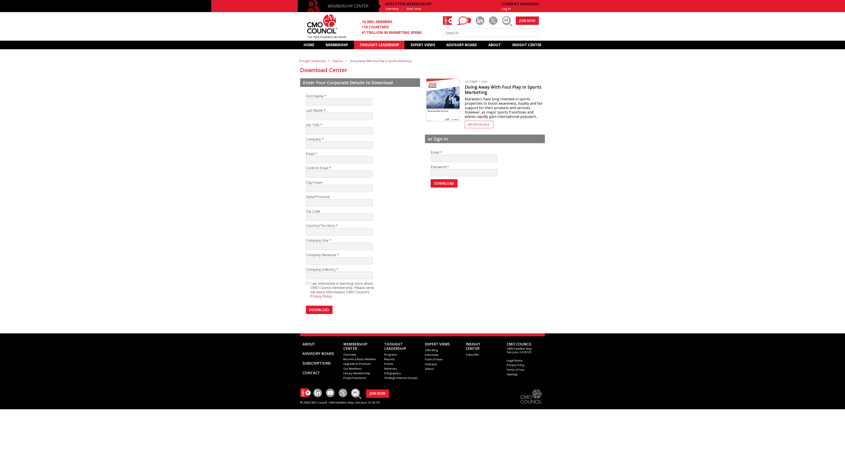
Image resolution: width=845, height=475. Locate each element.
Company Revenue (321, 255)
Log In (506, 9)
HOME (309, 44)
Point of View (433, 359)
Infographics (392, 373)
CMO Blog (431, 350)
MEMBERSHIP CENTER (348, 6)
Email (310, 154)
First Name (314, 96)
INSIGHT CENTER (526, 44)
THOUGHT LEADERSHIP (379, 44)
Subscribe (472, 354)
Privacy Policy (516, 365)
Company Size (317, 240)
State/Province (318, 197)
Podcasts (431, 364)
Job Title (312, 125)
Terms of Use (515, 370)
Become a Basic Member (359, 359)
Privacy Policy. (321, 296)
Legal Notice (515, 360)
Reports (337, 61)
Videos (429, 369)
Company (313, 139)
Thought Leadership (312, 61)
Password (438, 167)
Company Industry (321, 269)
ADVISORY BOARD (461, 44)
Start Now (413, 9)
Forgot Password (354, 378)
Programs (390, 354)
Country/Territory (320, 226)
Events (388, 364)
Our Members (352, 369)
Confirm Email (317, 168)
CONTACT (311, 373)
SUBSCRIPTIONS (317, 363)
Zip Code (313, 211)
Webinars (390, 369)
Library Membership (356, 373)
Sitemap (512, 374)
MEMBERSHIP (337, 44)
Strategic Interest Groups (401, 378)
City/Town (314, 183)
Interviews (432, 355)
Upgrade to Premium (357, 364)
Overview (392, 9)
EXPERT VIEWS (423, 44)
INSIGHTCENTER (473, 346)
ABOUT (494, 44)
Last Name (314, 110)
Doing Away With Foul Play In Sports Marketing (503, 89)
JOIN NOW (527, 20)
